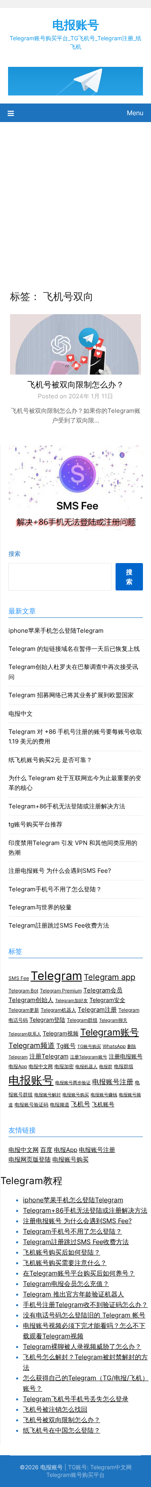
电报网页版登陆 (29, 1159)
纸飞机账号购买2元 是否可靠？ (50, 760)
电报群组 (123, 1066)
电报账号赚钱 (104, 1095)
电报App (17, 1066)
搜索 (14, 553)
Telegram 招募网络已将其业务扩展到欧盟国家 (71, 695)
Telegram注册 (97, 1009)
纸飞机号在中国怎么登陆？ (61, 1430)
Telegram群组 (82, 1020)
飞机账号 (103, 1104)
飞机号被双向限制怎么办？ (75, 384)
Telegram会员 (102, 990)
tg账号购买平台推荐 (35, 824)
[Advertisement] (75, 201)
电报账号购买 (75, 1095)
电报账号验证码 (31, 1105)
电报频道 (59, 1105)
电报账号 (75, 25)
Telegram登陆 (47, 1020)
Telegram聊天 (113, 1020)
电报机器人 (86, 1066)
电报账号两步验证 (73, 1082)
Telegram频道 (31, 1045)
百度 (46, 1150)
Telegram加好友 (71, 1000)
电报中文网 (41, 1066)
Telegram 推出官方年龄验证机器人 (73, 1294)
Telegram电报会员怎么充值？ (66, 1284)
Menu (135, 113)
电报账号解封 (47, 1095)
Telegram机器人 (58, 1010)
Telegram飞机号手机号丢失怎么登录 (75, 1399)
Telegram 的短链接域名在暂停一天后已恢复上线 (74, 648)
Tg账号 (66, 1046)
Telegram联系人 (24, 1034)
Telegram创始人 (31, 1000)
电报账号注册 (112, 1081)
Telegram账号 (109, 1032)
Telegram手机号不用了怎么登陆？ (55, 889)
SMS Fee (18, 978)
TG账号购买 (89, 1046)
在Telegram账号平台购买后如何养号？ (79, 1273)
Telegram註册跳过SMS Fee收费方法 (58, 925)
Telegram (56, 976)
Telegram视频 (61, 1033)
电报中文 (20, 713)
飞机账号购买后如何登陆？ (61, 1252)
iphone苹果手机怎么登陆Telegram (55, 630)
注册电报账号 (126, 1056)
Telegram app (109, 977)
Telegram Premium (61, 991)
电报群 (105, 1066)
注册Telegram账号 (88, 1057)
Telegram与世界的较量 (40, 907)
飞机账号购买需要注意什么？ (65, 1263)
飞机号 (80, 1104)
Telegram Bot (23, 991)
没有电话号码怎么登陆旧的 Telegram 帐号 (84, 1315)
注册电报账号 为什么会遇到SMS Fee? (59, 870)
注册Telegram (48, 1056)
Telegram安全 (107, 1000)
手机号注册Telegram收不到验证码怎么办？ (85, 1305)
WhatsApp (114, 1046)
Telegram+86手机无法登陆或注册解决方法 (66, 806)
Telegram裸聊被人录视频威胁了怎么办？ (82, 1346)
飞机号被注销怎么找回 (55, 1409)
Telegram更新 (23, 1010)
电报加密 (64, 1066)
